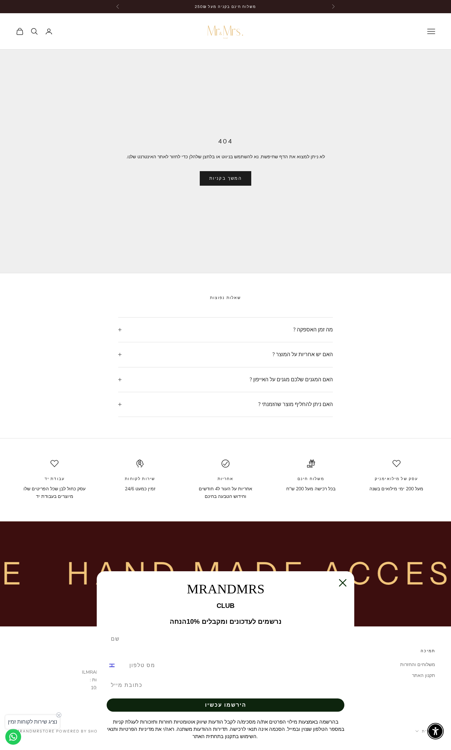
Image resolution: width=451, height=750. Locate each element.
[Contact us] (13, 737)
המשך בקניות (225, 178)
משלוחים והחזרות (417, 664)
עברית (428, 731)
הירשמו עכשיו (225, 705)
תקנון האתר (423, 675)
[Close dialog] (342, 583)
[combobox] (116, 665)
